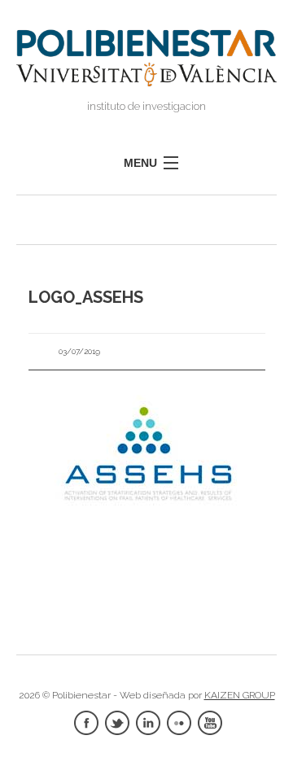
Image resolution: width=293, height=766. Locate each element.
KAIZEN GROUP (239, 695)
